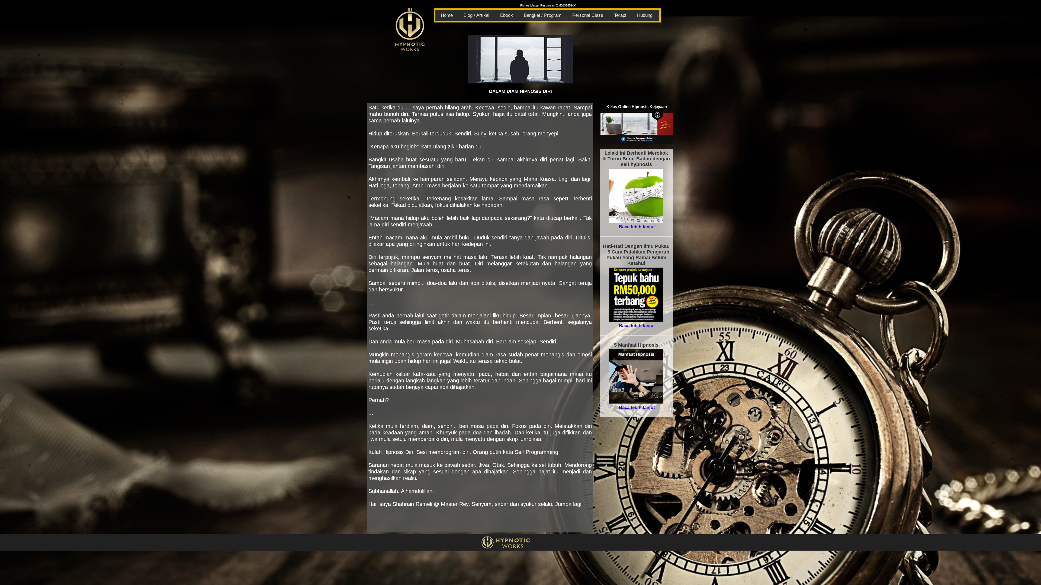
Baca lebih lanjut (637, 226)
